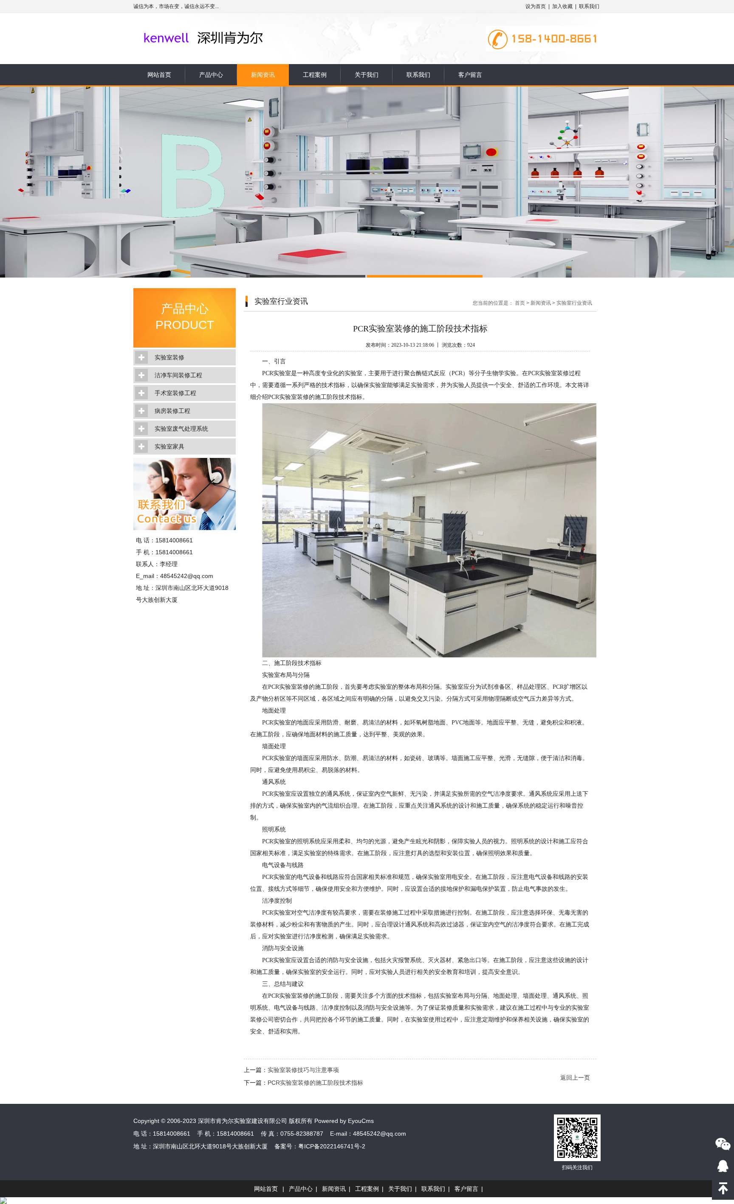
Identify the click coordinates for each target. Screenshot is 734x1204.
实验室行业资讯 (574, 303)
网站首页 (159, 74)
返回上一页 (575, 1077)
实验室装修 (169, 357)
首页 (520, 303)
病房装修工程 (172, 410)
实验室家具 (169, 446)
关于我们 (366, 74)
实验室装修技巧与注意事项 (303, 1069)
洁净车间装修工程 (178, 375)
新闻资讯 (263, 74)
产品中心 (211, 74)
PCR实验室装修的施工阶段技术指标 (315, 1082)
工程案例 (315, 74)
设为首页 (535, 6)
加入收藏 (562, 6)
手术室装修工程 (175, 393)
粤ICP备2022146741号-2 (331, 1146)
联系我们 (589, 6)
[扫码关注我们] (723, 1144)
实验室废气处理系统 (181, 428)
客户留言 (470, 74)
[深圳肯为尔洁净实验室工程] (219, 26)
